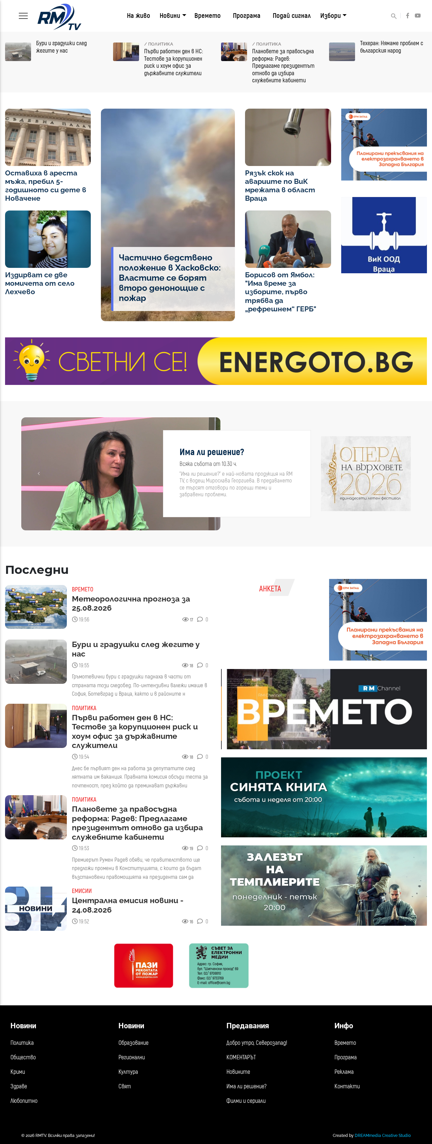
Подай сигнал (292, 15)
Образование (133, 1043)
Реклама (344, 1072)
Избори (330, 15)
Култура (128, 1072)
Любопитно (23, 1101)
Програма (247, 15)
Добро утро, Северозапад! (256, 1043)
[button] (38, 473)
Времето (207, 15)
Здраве (18, 1086)
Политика (22, 1043)
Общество (23, 1057)
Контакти (347, 1086)
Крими (17, 1072)
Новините (238, 1072)
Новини (170, 15)
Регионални (131, 1057)
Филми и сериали (246, 1101)
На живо (138, 15)
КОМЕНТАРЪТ (241, 1057)
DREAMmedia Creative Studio (383, 1135)
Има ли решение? (246, 1086)
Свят (124, 1086)
